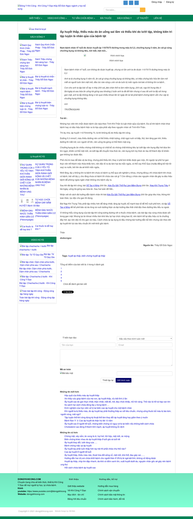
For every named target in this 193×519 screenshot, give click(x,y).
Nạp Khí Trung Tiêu (159, 185)
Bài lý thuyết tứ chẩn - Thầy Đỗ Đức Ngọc (45, 78)
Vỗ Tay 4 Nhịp (92, 185)
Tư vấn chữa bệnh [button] (83, 18)
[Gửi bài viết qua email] (156, 41)
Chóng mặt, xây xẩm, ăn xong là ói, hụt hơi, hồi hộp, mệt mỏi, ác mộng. (97, 436)
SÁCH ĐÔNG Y (37, 36)
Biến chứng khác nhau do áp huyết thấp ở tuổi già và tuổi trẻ (92, 439)
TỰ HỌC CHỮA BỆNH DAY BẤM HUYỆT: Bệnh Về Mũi (35, 202)
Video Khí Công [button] (56, 18)
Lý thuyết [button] (142, 18)
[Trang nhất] (23, 18)
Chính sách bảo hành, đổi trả (111, 498)
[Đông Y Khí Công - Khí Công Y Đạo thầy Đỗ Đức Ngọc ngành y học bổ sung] (54, 7)
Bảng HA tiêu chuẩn (77, 498)
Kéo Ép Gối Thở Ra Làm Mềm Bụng (124, 185)
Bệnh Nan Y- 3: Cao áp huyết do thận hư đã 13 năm (88, 420)
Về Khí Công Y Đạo (77, 490)
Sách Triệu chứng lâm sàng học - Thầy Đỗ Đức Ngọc (44, 62)
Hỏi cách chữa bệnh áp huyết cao (80, 467)
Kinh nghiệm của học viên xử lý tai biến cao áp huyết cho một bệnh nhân (98, 407)
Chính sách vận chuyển (109, 490)
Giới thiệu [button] (35, 18)
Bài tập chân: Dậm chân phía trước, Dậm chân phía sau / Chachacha (35, 270)
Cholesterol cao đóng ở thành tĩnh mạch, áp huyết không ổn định (94, 426)
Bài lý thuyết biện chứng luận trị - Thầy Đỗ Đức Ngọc (44, 105)
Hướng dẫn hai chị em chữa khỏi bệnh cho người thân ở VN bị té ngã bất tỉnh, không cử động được (110, 458)
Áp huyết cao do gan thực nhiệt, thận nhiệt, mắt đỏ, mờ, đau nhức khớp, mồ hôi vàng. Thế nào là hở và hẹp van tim (117, 401)
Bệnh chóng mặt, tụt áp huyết (78, 445)
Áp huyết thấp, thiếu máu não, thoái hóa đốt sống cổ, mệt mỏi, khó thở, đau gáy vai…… (104, 454)
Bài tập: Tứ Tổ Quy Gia (49, 256)
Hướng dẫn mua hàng (108, 486)
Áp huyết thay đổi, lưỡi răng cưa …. (80, 442)
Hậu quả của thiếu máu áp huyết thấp (81, 395)
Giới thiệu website (76, 486)
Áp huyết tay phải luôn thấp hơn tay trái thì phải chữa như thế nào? (95, 448)
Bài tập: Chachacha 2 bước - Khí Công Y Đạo (37, 285)
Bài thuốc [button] (106, 18)
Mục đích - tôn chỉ (76, 494)
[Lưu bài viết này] (171, 41)
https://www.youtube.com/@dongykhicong (46, 491)
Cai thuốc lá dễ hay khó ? (44, 227)
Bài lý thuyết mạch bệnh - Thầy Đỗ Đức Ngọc (44, 91)
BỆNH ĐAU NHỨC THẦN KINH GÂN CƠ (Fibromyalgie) (45, 213)
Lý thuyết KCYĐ (37, 156)
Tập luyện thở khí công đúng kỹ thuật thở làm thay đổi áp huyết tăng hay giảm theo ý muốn (106, 417)
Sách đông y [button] (124, 18)
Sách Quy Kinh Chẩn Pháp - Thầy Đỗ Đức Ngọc (45, 47)
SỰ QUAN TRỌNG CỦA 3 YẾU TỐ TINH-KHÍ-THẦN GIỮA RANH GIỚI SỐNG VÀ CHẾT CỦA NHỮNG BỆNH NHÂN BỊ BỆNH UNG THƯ (45, 175)
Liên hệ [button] (158, 18)
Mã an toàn (65, 369)
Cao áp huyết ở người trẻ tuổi (77, 451)
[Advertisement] (116, 315)
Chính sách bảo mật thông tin (111, 494)
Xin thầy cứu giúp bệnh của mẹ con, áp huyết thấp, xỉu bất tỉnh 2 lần (95, 398)
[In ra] (163, 41)
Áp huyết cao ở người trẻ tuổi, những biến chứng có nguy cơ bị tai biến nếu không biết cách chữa (109, 423)
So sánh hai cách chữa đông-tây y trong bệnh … (86, 404)
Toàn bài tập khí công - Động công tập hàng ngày (37, 299)
